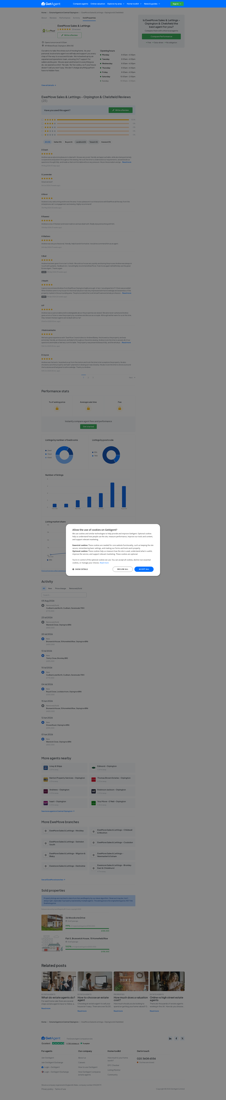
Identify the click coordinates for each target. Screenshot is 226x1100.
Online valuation (98, 3)
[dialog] (113, 550)
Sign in (176, 4)
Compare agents (80, 3)
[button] (80, 569)
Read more (104, 563)
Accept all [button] (144, 569)
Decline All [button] (122, 569)
